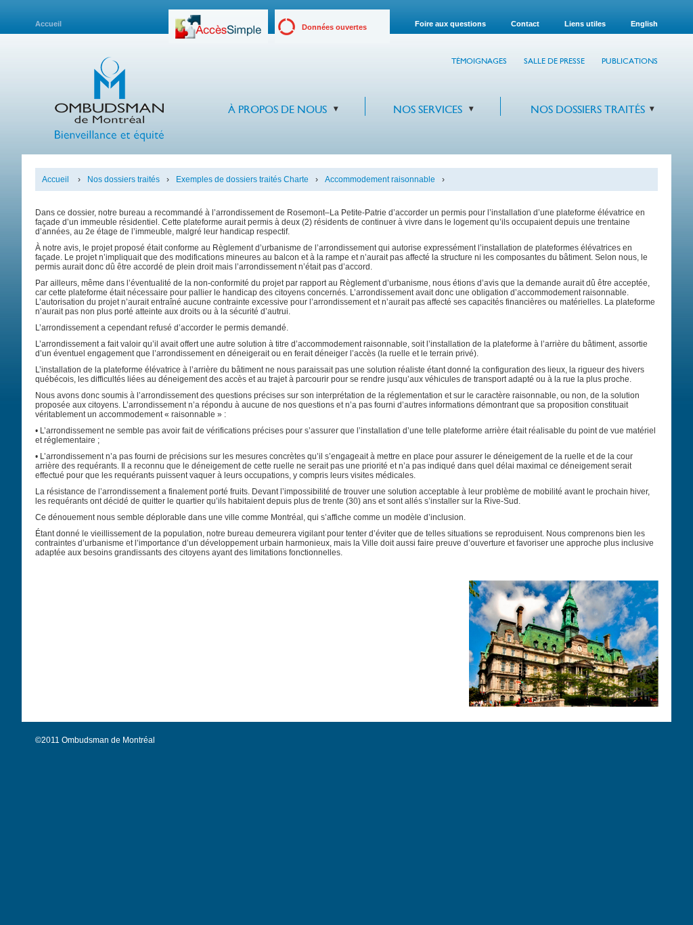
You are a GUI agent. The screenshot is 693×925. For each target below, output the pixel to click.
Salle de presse (554, 61)
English (644, 24)
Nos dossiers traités (588, 109)
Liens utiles (585, 24)
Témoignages (479, 61)
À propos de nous (277, 109)
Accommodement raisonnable (380, 179)
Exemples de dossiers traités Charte (242, 179)
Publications (630, 61)
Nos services (427, 109)
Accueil (48, 24)
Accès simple (218, 31)
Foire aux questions (450, 24)
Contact (525, 24)
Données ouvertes (334, 27)
